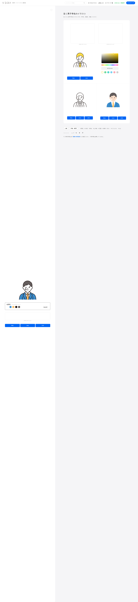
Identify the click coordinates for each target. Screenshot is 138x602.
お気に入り (101, 3)
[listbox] (109, 58)
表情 (104, 128)
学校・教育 (74, 128)
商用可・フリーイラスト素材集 (19, 2)
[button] (8, 307)
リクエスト (114, 128)
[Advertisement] (27, 316)
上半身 (95, 128)
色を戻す (46, 307)
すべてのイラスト (92, 3)
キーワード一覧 (109, 3)
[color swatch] (102, 72)
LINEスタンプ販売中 (119, 3)
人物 (66, 128)
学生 (91, 128)
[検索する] (84, 2)
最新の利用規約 (76, 136)
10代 (86, 128)
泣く (109, 128)
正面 (100, 128)
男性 (82, 128)
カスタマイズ (130, 2)
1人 (120, 128)
